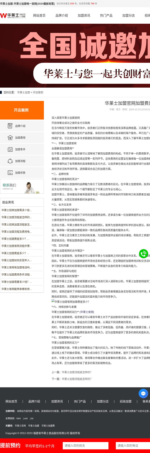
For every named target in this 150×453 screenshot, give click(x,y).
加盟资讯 (84, 15)
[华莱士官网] (87, 311)
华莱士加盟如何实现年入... (16, 260)
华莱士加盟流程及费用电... (16, 231)
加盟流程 (20, 161)
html (18, 418)
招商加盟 (126, 401)
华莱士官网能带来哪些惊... (16, 288)
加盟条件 (20, 149)
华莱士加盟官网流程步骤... (16, 245)
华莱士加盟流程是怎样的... (16, 217)
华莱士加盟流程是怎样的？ (77, 372)
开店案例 (38, 92)
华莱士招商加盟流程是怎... (16, 224)
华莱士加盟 (23, 92)
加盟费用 (20, 137)
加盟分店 (128, 15)
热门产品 (106, 15)
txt (32, 418)
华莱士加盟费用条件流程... (16, 274)
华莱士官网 (20, 426)
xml (26, 418)
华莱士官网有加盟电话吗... (16, 267)
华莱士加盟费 (48, 426)
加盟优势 (20, 172)
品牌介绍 (61, 15)
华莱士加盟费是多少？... (15, 238)
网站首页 (39, 15)
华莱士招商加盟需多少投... (16, 210)
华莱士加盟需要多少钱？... (16, 281)
